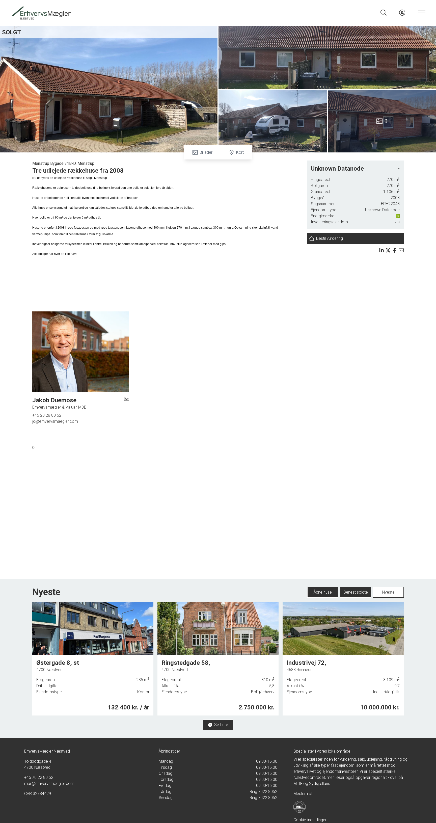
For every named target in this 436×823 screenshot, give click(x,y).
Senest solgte (355, 592)
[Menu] (421, 13)
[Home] (114, 12)
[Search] (383, 13)
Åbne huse (323, 592)
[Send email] (401, 250)
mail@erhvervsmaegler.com (49, 783)
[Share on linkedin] (381, 250)
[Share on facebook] (394, 250)
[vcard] (126, 403)
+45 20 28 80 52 (46, 415)
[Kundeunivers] (402, 13)
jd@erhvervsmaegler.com (55, 421)
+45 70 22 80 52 (38, 777)
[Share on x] (388, 250)
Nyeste (388, 592)
